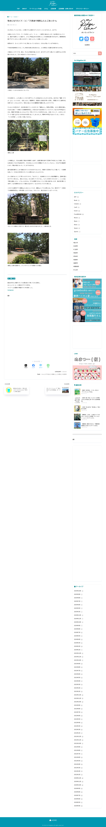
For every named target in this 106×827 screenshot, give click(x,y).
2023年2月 (78, 688)
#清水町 (75, 256)
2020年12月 (78, 778)
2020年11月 (78, 781)
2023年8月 (78, 667)
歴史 (60, 374)
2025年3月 (78, 611)
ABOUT (24, 9)
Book (76, 200)
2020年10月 (78, 785)
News (77, 224)
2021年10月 (78, 743)
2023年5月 (78, 677)
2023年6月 (78, 674)
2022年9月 (78, 705)
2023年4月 (78, 681)
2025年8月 (78, 598)
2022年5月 (78, 719)
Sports (77, 231)
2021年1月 (78, 774)
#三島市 (75, 249)
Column (64, 371)
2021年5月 (78, 761)
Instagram (11, 290)
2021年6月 (78, 757)
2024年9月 (78, 625)
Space (77, 228)
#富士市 (75, 242)
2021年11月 (78, 740)
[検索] (100, 53)
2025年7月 (78, 601)
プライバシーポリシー (82, 9)
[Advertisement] (37, 309)
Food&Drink (79, 214)
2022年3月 (78, 726)
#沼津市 (75, 246)
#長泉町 (75, 253)
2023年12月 (78, 653)
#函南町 (75, 259)
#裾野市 (75, 263)
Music (76, 221)
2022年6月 (78, 715)
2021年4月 (78, 764)
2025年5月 (78, 608)
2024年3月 (78, 643)
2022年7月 (78, 712)
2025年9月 (78, 594)
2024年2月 (78, 646)
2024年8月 (78, 629)
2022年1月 (78, 733)
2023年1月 (78, 691)
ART (76, 197)
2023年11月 (78, 657)
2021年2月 (78, 771)
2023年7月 (78, 670)
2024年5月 (78, 636)
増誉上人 (54, 374)
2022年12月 (78, 695)
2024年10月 (78, 622)
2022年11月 (78, 698)
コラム (46, 9)
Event (77, 211)
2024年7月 (78, 632)
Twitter (81, 41)
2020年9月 (78, 788)
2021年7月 (78, 754)
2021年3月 (78, 767)
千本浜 (48, 374)
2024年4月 (78, 639)
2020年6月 (78, 799)
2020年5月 (78, 802)
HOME (54, 820)
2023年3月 (78, 684)
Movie (77, 218)
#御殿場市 (76, 266)
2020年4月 (78, 806)
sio (43, 374)
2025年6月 (78, 605)
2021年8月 (78, 750)
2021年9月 (78, 747)
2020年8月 (78, 792)
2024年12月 (78, 615)
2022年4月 (78, 722)
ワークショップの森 (35, 9)
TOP (18, 9)
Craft (76, 207)
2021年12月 (78, 736)
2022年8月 (78, 708)
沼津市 (65, 374)
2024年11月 (78, 618)
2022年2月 (78, 729)
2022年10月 (78, 702)
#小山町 (75, 270)
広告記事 (53, 9)
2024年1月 (78, 650)
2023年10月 (78, 660)
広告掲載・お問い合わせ (66, 9)
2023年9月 (78, 663)
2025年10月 (78, 591)
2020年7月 (78, 795)
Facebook (87, 41)
